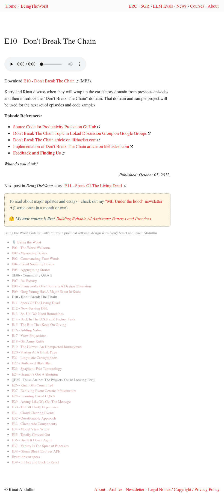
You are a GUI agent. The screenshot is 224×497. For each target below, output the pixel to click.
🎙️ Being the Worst (26, 242)
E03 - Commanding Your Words (35, 258)
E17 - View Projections (29, 335)
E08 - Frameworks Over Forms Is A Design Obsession (51, 286)
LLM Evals (163, 6)
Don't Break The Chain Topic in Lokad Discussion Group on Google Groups (80, 133)
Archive (115, 489)
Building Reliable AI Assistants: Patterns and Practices (103, 218)
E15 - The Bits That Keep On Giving (39, 324)
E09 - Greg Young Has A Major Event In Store (46, 291)
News (181, 6)
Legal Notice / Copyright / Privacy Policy (184, 489)
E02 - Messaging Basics (29, 253)
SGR (145, 6)
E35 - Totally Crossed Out (31, 434)
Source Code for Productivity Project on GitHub (54, 126)
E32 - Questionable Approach (34, 418)
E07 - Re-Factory (24, 280)
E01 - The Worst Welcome (31, 247)
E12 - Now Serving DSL (30, 308)
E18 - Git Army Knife (28, 341)
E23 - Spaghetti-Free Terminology (37, 368)
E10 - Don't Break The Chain (49, 81)
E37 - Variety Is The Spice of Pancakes (40, 445)
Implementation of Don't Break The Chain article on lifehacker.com (71, 146)
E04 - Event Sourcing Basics (33, 263)
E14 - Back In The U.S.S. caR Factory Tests (43, 319)
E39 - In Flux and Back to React (35, 462)
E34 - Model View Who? (30, 429)
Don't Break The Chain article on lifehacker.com (54, 139)
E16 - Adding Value (27, 330)
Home (10, 6)
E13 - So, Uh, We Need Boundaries (38, 313)
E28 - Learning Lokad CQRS (33, 396)
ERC (133, 6)
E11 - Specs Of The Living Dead (93, 185)
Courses (197, 6)
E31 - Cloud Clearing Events (33, 412)
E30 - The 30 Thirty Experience (35, 406)
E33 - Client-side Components (34, 423)
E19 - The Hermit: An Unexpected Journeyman (47, 346)
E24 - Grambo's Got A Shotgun (35, 374)
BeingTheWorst (34, 6)
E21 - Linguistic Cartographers (34, 357)
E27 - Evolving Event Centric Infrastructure (44, 390)
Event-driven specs (26, 456)
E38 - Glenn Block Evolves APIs (36, 451)
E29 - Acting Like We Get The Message (41, 401)
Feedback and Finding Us (37, 153)
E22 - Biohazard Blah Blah (32, 363)
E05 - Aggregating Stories (31, 269)
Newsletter (135, 489)
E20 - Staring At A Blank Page (34, 352)
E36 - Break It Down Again (32, 440)
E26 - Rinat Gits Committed (32, 385)
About (213, 6)
